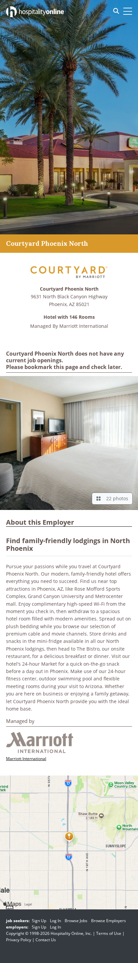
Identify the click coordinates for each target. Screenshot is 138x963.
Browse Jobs (76, 920)
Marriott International (83, 326)
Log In (55, 920)
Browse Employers (108, 920)
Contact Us (46, 940)
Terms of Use (108, 933)
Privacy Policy (18, 940)
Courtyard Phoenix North (69, 289)
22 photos (116, 498)
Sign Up (39, 920)
